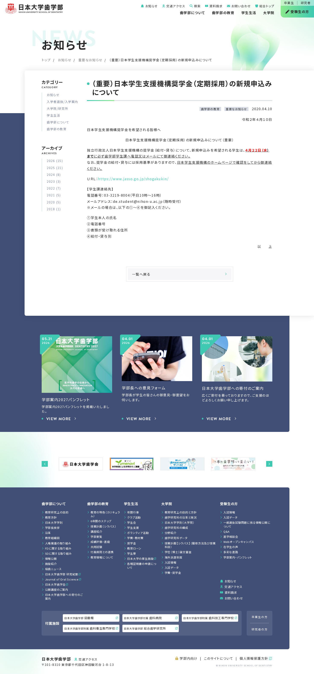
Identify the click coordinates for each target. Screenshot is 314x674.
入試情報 (170, 562)
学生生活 (248, 12)
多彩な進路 (230, 552)
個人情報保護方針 (254, 658)
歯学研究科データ (176, 538)
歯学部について (192, 12)
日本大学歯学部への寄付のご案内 (64, 597)
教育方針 (51, 517)
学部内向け (188, 658)
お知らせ (151, 6)
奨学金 (131, 543)
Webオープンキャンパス (238, 542)
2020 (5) (54, 202)
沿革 (48, 533)
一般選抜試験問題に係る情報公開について (246, 524)
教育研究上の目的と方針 (181, 512)
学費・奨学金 (173, 573)
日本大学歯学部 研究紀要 (61, 574)
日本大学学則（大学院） (180, 522)
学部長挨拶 (52, 528)
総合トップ (266, 6)
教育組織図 (52, 538)
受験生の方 (300, 11)
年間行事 (133, 512)
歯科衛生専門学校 (89, 628)
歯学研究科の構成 (176, 528)
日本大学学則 (54, 522)
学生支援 (133, 528)
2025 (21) (55, 168)
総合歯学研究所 (145, 628)
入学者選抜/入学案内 (62, 101)
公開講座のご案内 (56, 590)
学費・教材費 (135, 538)
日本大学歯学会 (55, 584)
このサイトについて (218, 658)
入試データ (172, 568)
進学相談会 (230, 537)
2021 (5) (54, 195)
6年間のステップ (101, 521)
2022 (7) (54, 188)
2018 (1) (54, 209)
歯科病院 (143, 618)
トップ (46, 60)
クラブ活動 (134, 517)
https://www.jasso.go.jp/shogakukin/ (133, 178)
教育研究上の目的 (57, 512)
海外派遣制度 (173, 557)
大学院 (268, 12)
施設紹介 (51, 564)
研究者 (306, 3)
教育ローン (134, 548)
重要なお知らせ (90, 60)
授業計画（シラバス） (103, 526)
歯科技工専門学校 (208, 618)
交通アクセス (175, 6)
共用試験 (96, 547)
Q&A (226, 531)
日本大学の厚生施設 (140, 559)
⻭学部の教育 (98, 503)
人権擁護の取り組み (58, 543)
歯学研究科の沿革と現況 (181, 517)
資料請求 (215, 6)
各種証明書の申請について (141, 566)
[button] (45, 464)
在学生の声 (230, 547)
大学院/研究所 (57, 108)
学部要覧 (96, 537)
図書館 (79, 618)
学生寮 (131, 553)
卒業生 (289, 3)
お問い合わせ (240, 6)
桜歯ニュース (53, 569)
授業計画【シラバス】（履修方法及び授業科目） (190, 545)
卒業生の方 (260, 617)
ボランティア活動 (138, 533)
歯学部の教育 (223, 12)
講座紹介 (96, 531)
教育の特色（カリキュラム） (105, 514)
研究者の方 (260, 629)
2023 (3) (54, 181)
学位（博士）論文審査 (178, 552)
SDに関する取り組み (58, 553)
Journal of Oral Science (62, 579)
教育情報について (102, 557)
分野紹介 (170, 533)
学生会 (131, 522)
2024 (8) (54, 175)
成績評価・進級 (100, 542)
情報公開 (51, 559)
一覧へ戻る (141, 274)
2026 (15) (55, 161)
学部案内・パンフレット (237, 557)
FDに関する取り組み (58, 548)
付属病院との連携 (102, 552)
